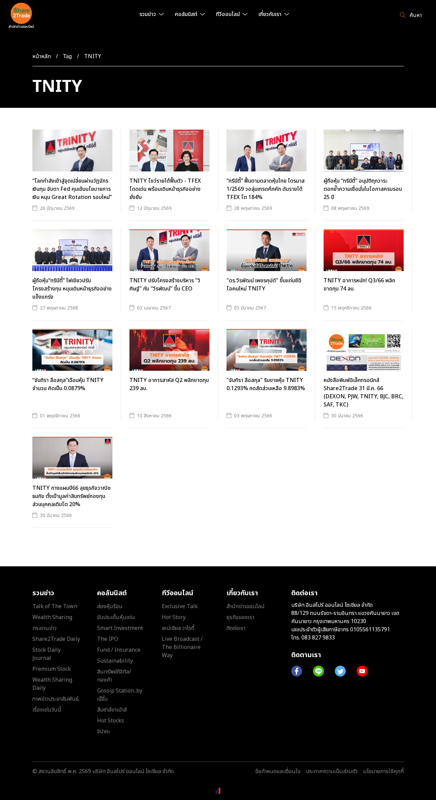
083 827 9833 (318, 638)
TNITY (92, 56)
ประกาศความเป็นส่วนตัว (332, 771)
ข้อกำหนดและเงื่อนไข (277, 771)
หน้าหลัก (41, 56)
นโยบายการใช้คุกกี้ (383, 771)
